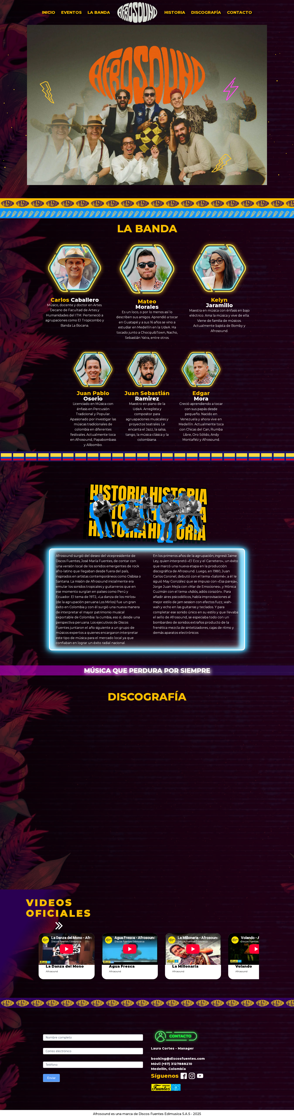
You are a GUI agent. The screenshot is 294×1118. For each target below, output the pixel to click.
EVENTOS (71, 12)
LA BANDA (99, 12)
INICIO (48, 12)
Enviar (51, 1078)
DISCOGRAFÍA (206, 12)
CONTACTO (239, 12)
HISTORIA (174, 12)
